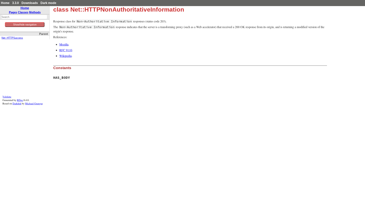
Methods (35, 12)
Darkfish (17, 103)
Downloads (29, 3)
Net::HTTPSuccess (12, 38)
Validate (6, 96)
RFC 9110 (65, 50)
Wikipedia (65, 56)
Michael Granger (33, 103)
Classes (23, 12)
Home (5, 3)
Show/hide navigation (24, 24)
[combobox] (24, 17)
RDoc (20, 100)
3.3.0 (15, 3)
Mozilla (63, 44)
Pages (13, 12)
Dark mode (48, 3)
